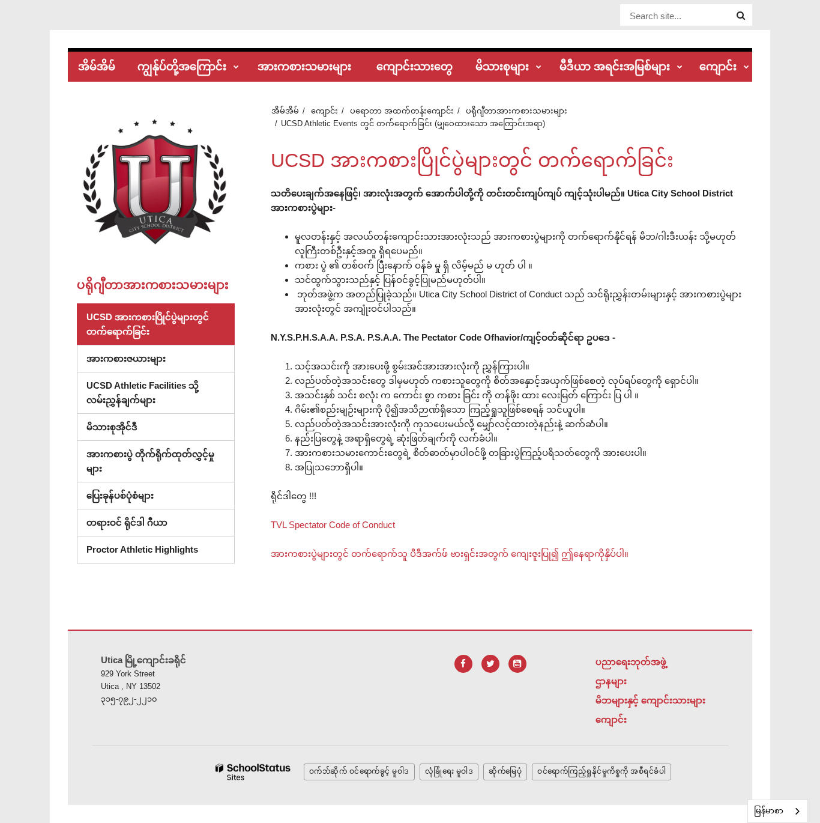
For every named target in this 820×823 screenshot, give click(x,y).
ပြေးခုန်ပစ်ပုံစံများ (120, 495)
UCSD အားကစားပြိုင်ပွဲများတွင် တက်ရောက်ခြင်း (147, 324)
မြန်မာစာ (768, 810)
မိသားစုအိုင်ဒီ (111, 427)
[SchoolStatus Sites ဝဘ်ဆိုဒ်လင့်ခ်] (253, 772)
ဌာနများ (611, 681)
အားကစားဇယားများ (126, 358)
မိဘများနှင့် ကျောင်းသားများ (650, 700)
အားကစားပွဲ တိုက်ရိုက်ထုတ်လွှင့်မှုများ (150, 461)
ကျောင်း (324, 110)
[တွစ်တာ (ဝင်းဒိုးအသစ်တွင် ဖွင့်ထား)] (490, 664)
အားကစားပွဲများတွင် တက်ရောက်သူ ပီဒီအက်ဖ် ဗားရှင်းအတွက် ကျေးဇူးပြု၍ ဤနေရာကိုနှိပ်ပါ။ (450, 553)
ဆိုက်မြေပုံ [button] (505, 771)
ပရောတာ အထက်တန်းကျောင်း (402, 110)
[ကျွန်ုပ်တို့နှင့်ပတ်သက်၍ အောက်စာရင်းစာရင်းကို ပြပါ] (236, 68)
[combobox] (777, 811)
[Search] (741, 15)
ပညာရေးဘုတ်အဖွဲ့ (630, 662)
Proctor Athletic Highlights (142, 549)
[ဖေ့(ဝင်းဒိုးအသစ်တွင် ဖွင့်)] (463, 664)
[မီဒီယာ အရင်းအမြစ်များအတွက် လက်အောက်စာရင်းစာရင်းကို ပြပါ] (680, 68)
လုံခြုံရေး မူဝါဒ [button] (449, 771)
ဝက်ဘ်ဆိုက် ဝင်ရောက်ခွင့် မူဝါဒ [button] (359, 771)
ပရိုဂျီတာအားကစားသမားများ (516, 110)
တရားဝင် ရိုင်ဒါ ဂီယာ (126, 522)
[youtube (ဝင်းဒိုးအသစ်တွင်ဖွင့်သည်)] (517, 664)
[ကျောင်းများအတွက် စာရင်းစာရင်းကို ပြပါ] (746, 68)
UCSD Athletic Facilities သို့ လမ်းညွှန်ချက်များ (142, 392)
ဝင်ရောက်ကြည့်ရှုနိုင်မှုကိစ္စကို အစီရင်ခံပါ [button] (601, 771)
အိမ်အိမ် (285, 110)
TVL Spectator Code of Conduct (333, 525)
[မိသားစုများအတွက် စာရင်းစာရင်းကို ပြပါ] (538, 68)
